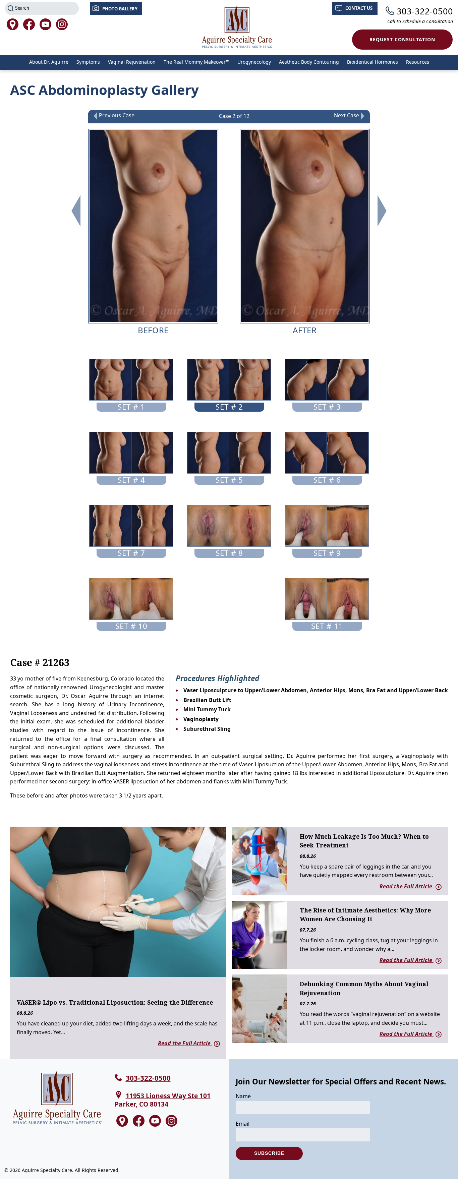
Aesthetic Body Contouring (309, 62)
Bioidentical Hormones (372, 62)
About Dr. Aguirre (48, 62)
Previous (75, 211)
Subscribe (269, 1153)
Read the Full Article (185, 1043)
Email (242, 1123)
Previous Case (116, 115)
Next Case (346, 115)
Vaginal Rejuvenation (132, 62)
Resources (417, 62)
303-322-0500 (425, 11)
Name (243, 1096)
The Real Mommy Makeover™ (196, 62)
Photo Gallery (119, 9)
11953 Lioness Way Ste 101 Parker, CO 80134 (163, 1100)
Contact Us (359, 8)
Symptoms (88, 62)
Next (382, 211)
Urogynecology (254, 62)
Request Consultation (402, 39)
